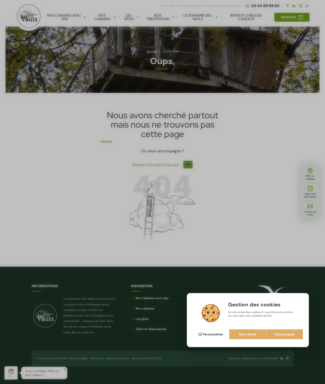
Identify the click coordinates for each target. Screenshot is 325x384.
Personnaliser (213, 334)
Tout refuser (248, 334)
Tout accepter (284, 334)
